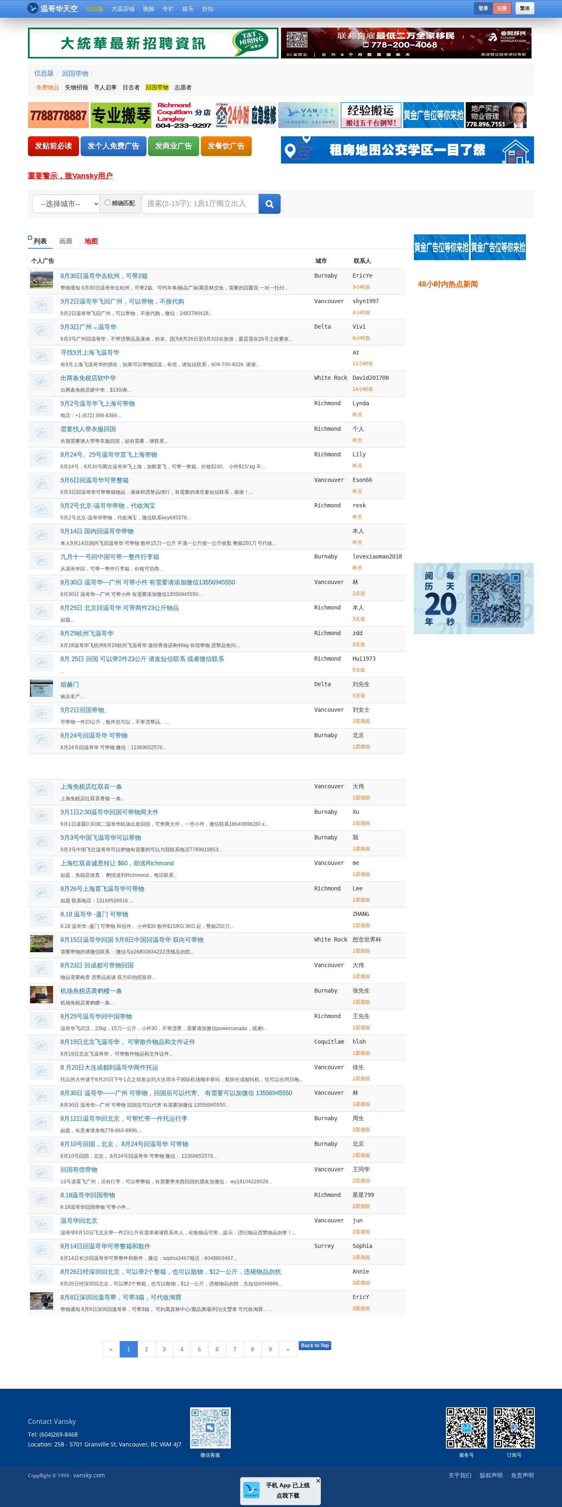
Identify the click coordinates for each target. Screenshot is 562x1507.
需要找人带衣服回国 (88, 428)
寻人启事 (105, 87)
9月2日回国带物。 (85, 709)
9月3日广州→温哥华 (88, 326)
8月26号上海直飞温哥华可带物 (102, 888)
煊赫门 (69, 684)
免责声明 (522, 1475)
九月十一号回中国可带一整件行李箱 (109, 556)
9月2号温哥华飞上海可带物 (97, 403)
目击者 (131, 87)
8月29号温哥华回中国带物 (96, 1016)
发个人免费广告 (113, 146)
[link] (59, 115)
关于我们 (459, 1475)
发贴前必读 (53, 146)
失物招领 (76, 87)
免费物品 (47, 87)
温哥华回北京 (79, 1220)
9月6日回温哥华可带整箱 (94, 480)
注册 (502, 8)
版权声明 (491, 1475)
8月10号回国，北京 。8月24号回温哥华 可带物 (124, 1143)
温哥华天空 (59, 9)
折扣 (208, 8)
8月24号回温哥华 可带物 (94, 735)
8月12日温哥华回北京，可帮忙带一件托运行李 (124, 1118)
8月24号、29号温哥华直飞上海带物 (108, 454)
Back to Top (315, 1345)
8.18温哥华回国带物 (87, 1195)
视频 (148, 8)
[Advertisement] (478, 419)
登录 (483, 8)
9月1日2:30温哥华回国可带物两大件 (109, 811)
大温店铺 (123, 8)
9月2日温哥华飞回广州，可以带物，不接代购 (122, 301)
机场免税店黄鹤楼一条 (91, 990)
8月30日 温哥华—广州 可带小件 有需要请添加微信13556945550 (147, 582)
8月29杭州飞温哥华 (87, 633)
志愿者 (183, 87)
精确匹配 (123, 203)
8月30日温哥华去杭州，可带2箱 (104, 275)
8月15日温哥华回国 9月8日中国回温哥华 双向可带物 (132, 939)
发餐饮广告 (226, 146)
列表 (40, 241)
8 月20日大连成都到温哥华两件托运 (109, 1067)
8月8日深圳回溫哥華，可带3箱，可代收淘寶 (120, 1297)
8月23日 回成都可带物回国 (97, 965)
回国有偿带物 (79, 1169)
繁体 (525, 8)
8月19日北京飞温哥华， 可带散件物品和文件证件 (127, 1041)
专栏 (168, 8)
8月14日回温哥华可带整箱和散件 (105, 1246)
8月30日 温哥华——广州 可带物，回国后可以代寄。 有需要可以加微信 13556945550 (176, 1092)
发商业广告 (173, 146)
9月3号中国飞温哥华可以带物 (100, 837)
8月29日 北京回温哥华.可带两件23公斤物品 (119, 607)
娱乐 (188, 8)
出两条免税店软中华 (88, 377)
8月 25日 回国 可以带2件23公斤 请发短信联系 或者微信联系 (142, 658)
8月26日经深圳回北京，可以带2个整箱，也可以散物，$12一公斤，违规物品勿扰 (170, 1271)
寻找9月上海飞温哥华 (89, 352)
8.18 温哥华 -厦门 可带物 (94, 914)
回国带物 (75, 73)
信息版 (94, 8)
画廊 (65, 241)
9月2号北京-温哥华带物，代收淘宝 (108, 505)
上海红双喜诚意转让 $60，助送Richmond (117, 863)
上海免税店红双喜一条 (91, 786)
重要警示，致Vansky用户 (70, 176)
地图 (91, 241)
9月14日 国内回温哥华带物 (97, 531)
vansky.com (89, 1475)
